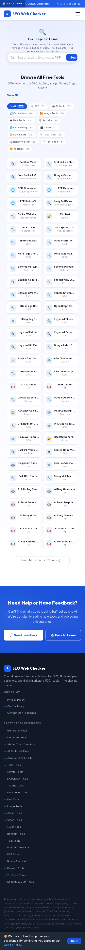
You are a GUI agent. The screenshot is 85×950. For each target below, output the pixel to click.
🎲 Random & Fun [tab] (22, 141)
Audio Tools (14, 813)
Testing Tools (15, 785)
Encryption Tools (17, 778)
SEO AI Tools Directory (21, 744)
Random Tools (16, 833)
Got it (74, 940)
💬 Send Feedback (23, 635)
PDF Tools (13, 854)
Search (75, 57)
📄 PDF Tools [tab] (53, 141)
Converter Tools (17, 737)
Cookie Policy (12, 944)
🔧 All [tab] (16, 106)
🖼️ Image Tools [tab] (52, 113)
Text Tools (13, 840)
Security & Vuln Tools (20, 881)
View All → (14, 95)
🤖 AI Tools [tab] (61, 106)
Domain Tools (15, 868)
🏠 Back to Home (63, 635)
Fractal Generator (18, 847)
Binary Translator (17, 861)
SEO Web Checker (26, 13)
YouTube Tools (16, 875)
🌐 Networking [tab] (21, 127)
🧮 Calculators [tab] (21, 134)
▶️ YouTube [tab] (19, 148)
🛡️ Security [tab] (48, 120)
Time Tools (14, 764)
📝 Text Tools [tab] (50, 134)
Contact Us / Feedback (21, 712)
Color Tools (14, 826)
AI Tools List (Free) (18, 751)
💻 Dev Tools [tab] (20, 120)
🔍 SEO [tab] (37, 106)
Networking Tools (18, 792)
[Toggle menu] (77, 14)
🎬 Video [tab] (47, 127)
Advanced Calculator (20, 758)
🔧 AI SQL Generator (36, 3)
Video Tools (14, 819)
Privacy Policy (16, 699)
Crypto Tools (15, 771)
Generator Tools (17, 730)
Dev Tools (13, 799)
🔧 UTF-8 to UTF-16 (68, 3)
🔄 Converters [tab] (21, 113)
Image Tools (14, 806)
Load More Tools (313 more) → (42, 560)
